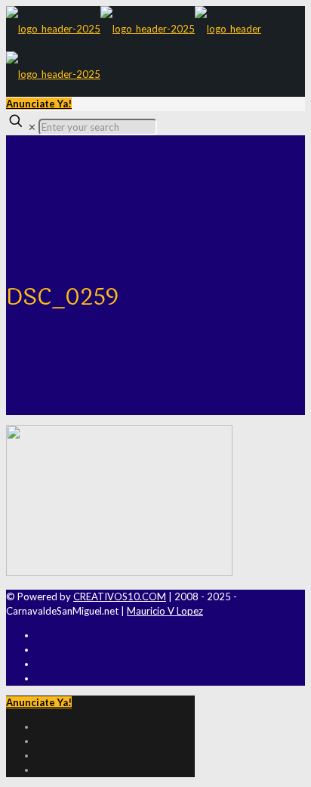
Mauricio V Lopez (165, 611)
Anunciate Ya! (39, 104)
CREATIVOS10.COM (119, 596)
